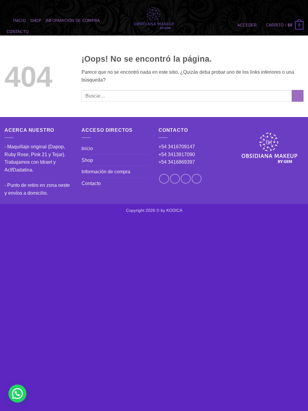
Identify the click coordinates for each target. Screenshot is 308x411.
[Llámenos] (197, 179)
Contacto (18, 31)
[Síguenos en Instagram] (175, 179)
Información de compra (73, 20)
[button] (247, 25)
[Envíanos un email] (186, 179)
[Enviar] (297, 96)
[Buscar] (7, 20)
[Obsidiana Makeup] (154, 17)
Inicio (19, 20)
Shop (36, 20)
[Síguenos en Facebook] (164, 179)
